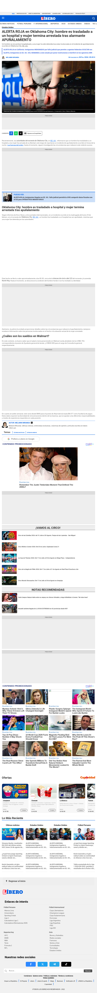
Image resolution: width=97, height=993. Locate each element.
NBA (6, 940)
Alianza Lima (57, 13)
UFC (6, 935)
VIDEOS (87, 24)
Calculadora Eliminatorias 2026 (15, 923)
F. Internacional (41, 24)
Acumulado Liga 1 (68, 13)
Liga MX (53, 928)
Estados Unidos (7, 27)
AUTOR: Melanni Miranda (19, 423)
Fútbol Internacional (56, 907)
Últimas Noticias (19, 432)
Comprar (24, 810)
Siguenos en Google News (34, 133)
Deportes (55, 24)
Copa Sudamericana (57, 915)
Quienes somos (38, 976)
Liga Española (55, 923)
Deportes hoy (9, 932)
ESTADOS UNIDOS (75, 24)
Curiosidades (55, 945)
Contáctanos (28, 976)
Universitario (46, 13)
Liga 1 (6, 918)
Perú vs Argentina (34, 13)
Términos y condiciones (65, 976)
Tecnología (54, 948)
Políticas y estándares (50, 976)
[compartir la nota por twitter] (21, 133)
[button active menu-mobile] (3, 18)
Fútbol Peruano (24, 24)
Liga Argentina (55, 920)
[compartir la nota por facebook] (11, 133)
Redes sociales (55, 938)
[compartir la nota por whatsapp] (16, 133)
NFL (6, 948)
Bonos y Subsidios (56, 935)
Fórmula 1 (8, 945)
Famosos (53, 940)
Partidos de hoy (22, 13)
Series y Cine (54, 943)
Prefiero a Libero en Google (22, 439)
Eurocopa (53, 918)
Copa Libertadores (57, 910)
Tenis (6, 943)
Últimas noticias (7, 24)
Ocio (63, 24)
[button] (93, 18)
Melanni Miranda (12, 57)
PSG (51, 925)
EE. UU (53, 141)
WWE (6, 938)
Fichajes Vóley (80, 13)
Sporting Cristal (10, 915)
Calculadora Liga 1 (11, 920)
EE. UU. (25, 46)
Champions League (57, 913)
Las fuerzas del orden (15, 145)
